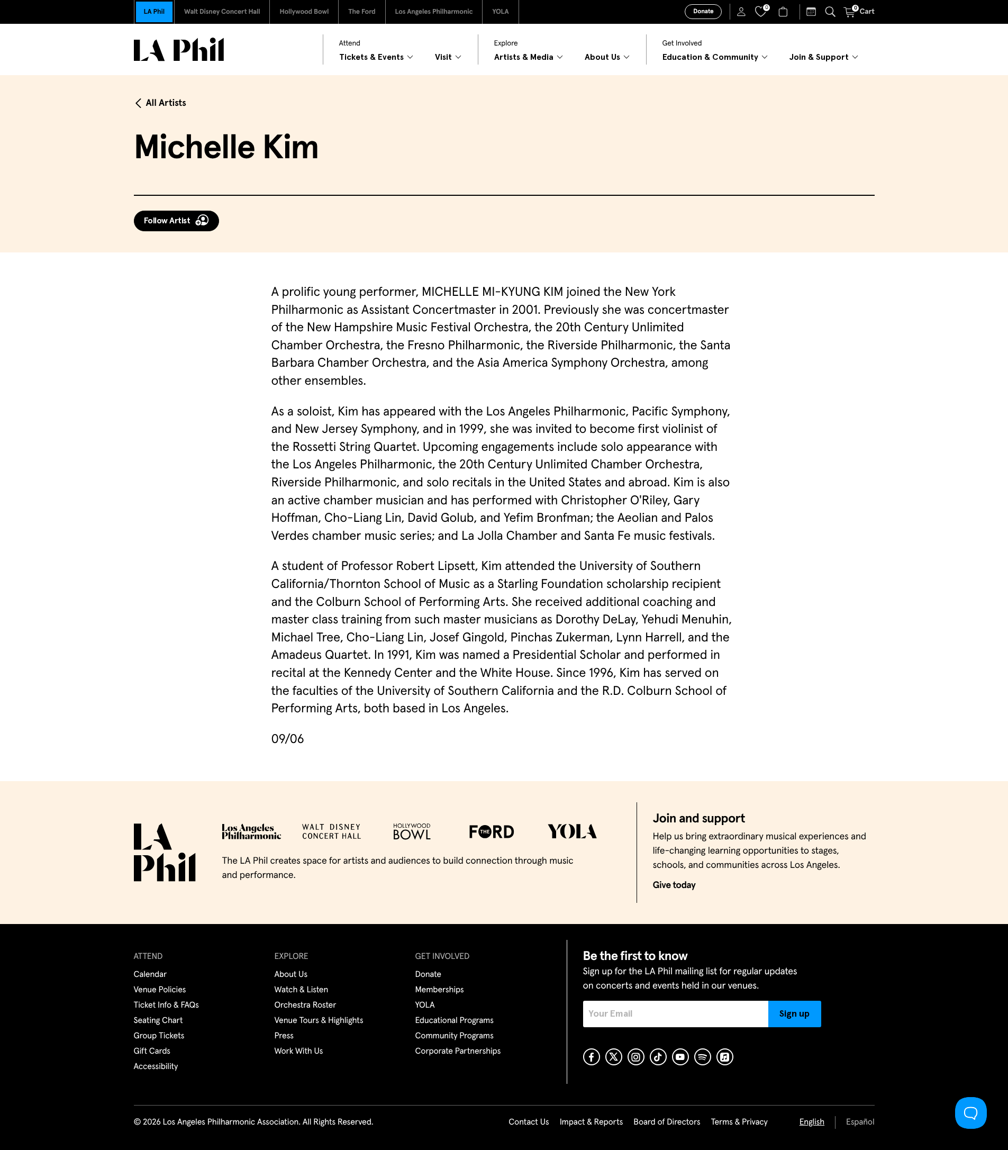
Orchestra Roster (306, 1005)
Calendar (150, 975)
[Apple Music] (724, 1056)
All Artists (166, 103)
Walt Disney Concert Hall (222, 11)
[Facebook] (591, 1056)
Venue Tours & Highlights (319, 1021)
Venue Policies (160, 990)
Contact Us (528, 1122)
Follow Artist (167, 220)
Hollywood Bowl (304, 11)
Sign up (794, 1014)
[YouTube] (680, 1056)
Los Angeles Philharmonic (434, 11)
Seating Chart (158, 1021)
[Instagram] (636, 1056)
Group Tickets (159, 1036)
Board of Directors (666, 1122)
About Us (291, 975)
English (812, 1122)
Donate (703, 11)
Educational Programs (454, 1021)
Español (860, 1122)
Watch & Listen (302, 990)
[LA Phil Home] (179, 49)
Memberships (439, 990)
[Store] (784, 11)
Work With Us (299, 1051)
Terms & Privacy (739, 1122)
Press (284, 1036)
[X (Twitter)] (613, 1056)
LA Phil (154, 11)
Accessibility (156, 1067)
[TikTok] (658, 1056)
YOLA (500, 11)
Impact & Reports (591, 1122)
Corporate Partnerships (458, 1051)
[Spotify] (702, 1056)
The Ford (361, 11)
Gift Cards (152, 1051)
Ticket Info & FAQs (166, 1005)
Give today (674, 885)
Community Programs (454, 1036)
